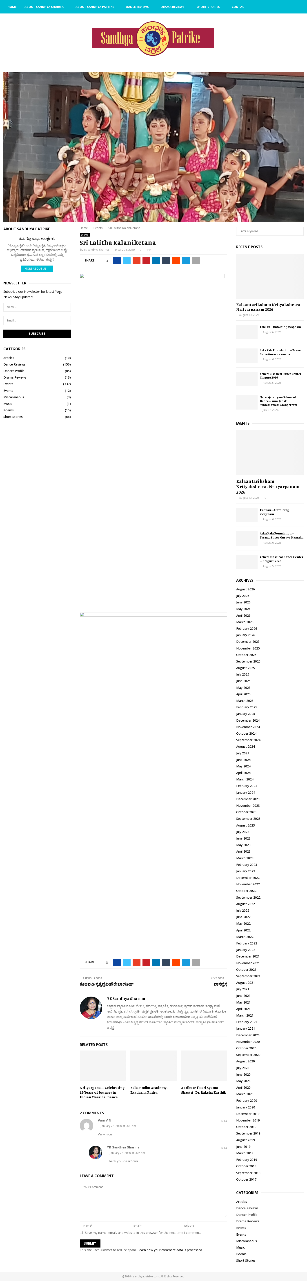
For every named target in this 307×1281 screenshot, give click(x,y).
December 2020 (248, 1035)
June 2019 (243, 1146)
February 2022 (246, 943)
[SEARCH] (299, 231)
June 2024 (243, 760)
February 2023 (246, 864)
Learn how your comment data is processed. (170, 1250)
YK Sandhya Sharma (96, 250)
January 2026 (245, 635)
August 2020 (245, 1061)
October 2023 (246, 812)
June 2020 (243, 1074)
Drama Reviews (173, 7)
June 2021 (243, 995)
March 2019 (245, 1153)
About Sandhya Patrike (95, 7)
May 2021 (243, 1002)
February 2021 (246, 1022)
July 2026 (242, 596)
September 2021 (248, 976)
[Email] (285, 6)
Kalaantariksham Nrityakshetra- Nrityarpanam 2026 (269, 307)
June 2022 (243, 917)
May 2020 (243, 1081)
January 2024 (245, 792)
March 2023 (245, 858)
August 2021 (245, 982)
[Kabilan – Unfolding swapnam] (247, 332)
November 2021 (248, 963)
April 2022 (243, 930)
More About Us (35, 268)
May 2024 (243, 766)
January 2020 (245, 1107)
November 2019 (248, 1120)
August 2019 (245, 1140)
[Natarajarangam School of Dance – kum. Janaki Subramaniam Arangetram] (247, 402)
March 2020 (245, 1094)
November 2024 (248, 727)
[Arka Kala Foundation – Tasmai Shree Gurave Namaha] (247, 355)
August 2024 (245, 746)
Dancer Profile (13, 371)
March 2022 (245, 937)
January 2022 (245, 950)
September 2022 (248, 897)
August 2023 (245, 825)
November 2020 (248, 1041)
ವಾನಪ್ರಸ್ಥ (220, 984)
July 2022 (242, 910)
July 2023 (242, 832)
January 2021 (245, 1028)
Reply (223, 1120)
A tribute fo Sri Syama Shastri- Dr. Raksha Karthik (203, 1090)
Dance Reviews (137, 7)
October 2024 (246, 733)
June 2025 (243, 681)
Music (7, 403)
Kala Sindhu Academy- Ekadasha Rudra (149, 1090)
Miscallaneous (13, 397)
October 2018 (246, 1166)
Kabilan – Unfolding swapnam (280, 327)
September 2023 (248, 818)
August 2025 (245, 668)
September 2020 (248, 1055)
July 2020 (242, 1068)
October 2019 (246, 1127)
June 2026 (243, 602)
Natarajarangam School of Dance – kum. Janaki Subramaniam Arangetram (278, 401)
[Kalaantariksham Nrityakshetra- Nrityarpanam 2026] (270, 276)
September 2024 (248, 740)
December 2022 (248, 877)
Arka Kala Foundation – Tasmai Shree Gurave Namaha (281, 352)
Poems (8, 410)
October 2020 (246, 1048)
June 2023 (243, 838)
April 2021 (243, 1009)
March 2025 (245, 700)
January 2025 (245, 713)
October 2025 (246, 655)
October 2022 (246, 891)
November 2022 (248, 884)
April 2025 (243, 694)
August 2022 (245, 904)
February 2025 (246, 707)
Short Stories (208, 7)
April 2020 (243, 1087)
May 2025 (243, 687)
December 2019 (248, 1114)
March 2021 (245, 1015)
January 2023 (245, 871)
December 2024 (248, 720)
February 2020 (246, 1100)
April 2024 (243, 773)
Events (85, 234)
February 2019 (246, 1159)
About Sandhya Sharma (44, 7)
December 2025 (248, 641)
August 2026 (245, 589)
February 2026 (246, 628)
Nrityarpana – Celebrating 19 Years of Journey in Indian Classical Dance (102, 1092)
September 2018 (248, 1173)
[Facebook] (280, 6)
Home (11, 7)
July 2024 (242, 753)
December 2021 (248, 956)
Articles (8, 358)
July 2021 (242, 989)
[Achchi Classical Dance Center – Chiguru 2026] (247, 379)
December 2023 (248, 799)
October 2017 (246, 1179)
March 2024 (245, 779)
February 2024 (246, 786)
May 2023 (243, 845)
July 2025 (242, 674)
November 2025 (248, 648)
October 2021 (246, 969)
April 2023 (243, 851)
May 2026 (243, 609)
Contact (239, 7)
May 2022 (243, 923)
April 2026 (243, 615)
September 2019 (248, 1133)
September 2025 (248, 661)
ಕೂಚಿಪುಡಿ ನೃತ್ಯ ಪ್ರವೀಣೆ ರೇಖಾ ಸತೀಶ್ (106, 984)
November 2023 (248, 805)
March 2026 (245, 622)
